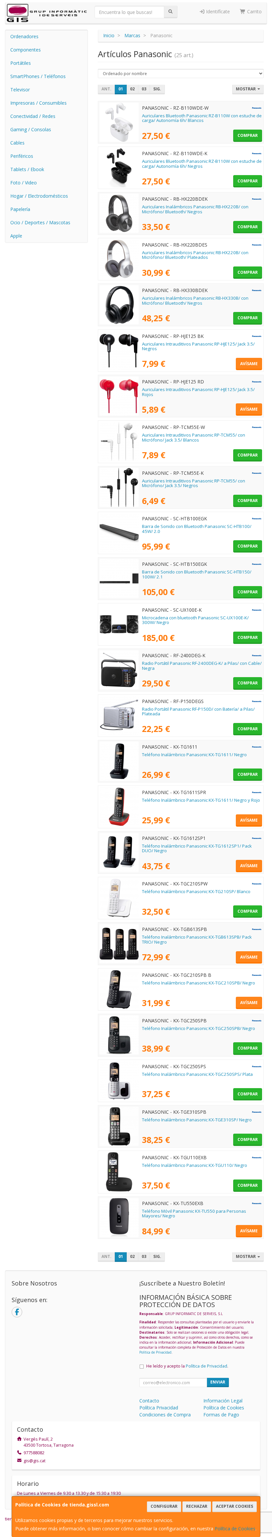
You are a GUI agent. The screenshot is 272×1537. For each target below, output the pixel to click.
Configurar (164, 1506)
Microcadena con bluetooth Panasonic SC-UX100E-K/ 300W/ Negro (195, 620)
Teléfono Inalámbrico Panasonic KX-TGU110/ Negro (194, 1165)
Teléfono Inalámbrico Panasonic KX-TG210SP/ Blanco (196, 891)
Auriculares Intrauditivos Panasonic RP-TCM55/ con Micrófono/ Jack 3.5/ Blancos (193, 437)
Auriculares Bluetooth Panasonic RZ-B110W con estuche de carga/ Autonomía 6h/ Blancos (202, 118)
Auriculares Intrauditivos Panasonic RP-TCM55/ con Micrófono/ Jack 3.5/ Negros (193, 483)
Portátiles (20, 63)
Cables (17, 143)
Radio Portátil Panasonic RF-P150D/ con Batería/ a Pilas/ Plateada (198, 711)
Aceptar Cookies (234, 1506)
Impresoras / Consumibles (38, 103)
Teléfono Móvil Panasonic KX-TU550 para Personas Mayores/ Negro (194, 1213)
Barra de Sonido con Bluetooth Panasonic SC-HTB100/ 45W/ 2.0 (196, 528)
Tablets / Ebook (27, 169)
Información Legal (222, 1400)
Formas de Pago (221, 1414)
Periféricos (21, 156)
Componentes (25, 50)
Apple (16, 236)
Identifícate (217, 11)
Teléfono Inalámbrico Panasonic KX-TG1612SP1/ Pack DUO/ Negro (197, 848)
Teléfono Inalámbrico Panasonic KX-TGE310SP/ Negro (197, 1120)
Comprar (248, 135)
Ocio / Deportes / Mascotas (40, 222)
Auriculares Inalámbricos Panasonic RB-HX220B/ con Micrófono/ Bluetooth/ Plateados (195, 255)
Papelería (20, 209)
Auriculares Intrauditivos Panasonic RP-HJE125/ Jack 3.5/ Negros (198, 346)
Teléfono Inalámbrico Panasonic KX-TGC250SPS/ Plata (197, 1074)
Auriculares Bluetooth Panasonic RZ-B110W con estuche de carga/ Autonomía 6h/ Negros (202, 163)
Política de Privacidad (155, 1352)
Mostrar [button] (246, 89)
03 (144, 89)
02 (132, 89)
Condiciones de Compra (165, 1414)
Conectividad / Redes (32, 116)
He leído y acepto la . (187, 1366)
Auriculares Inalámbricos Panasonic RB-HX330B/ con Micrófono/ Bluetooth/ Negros (195, 300)
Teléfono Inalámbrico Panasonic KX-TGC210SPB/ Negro (198, 983)
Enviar (217, 1382)
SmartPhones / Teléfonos (38, 76)
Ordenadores (24, 36)
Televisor (20, 89)
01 (120, 89)
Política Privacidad (158, 1407)
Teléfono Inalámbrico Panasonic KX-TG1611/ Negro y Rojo (201, 800)
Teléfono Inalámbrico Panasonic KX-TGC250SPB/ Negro (198, 1028)
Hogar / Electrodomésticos (39, 196)
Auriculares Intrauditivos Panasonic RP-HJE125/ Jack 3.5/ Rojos (198, 391)
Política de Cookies (235, 1528)
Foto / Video (23, 182)
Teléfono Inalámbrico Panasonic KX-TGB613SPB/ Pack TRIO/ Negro (197, 939)
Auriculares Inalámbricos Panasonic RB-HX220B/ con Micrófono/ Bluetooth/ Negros (195, 209)
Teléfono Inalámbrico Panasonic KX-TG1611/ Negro (194, 755)
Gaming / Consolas (30, 129)
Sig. (157, 89)
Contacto (149, 1400)
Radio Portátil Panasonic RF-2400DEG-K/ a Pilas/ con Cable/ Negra (202, 665)
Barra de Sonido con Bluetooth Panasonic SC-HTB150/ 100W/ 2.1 (196, 574)
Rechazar (196, 1506)
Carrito (254, 11)
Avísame (249, 363)
